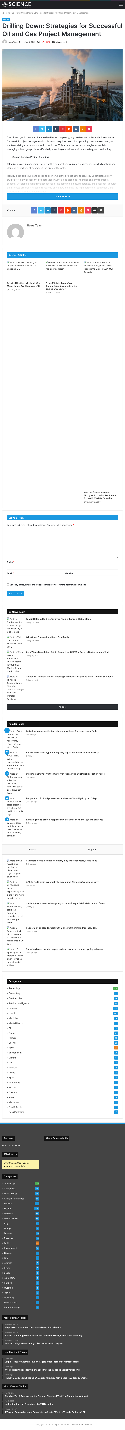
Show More (61, 196)
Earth (11, 1047)
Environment (15, 1052)
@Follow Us (10, 1154)
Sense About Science (82, 1424)
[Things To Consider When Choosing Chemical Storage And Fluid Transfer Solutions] (15, 688)
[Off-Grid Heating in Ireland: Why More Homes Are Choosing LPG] (24, 270)
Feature (12, 1038)
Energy (15, 13)
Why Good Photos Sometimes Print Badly (47, 637)
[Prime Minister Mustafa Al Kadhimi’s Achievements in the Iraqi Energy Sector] (63, 270)
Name (10, 562)
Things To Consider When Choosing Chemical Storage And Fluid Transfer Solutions (69, 676)
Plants (12, 1072)
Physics (12, 1087)
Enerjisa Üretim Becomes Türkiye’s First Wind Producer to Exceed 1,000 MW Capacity (100, 495)
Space (12, 1077)
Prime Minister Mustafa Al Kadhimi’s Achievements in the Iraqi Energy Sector (61, 286)
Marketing (14, 1102)
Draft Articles (15, 998)
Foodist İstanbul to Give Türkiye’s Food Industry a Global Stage (58, 619)
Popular (92, 849)
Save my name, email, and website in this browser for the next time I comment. (48, 584)
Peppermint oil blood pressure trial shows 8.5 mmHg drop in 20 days (62, 798)
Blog (11, 1028)
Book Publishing (16, 1112)
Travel (12, 1097)
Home (7, 13)
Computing (14, 993)
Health (12, 1013)
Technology (14, 988)
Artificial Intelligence (19, 1003)
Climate (12, 1057)
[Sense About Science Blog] (16, 4)
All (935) (62, 707)
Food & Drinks (15, 1107)
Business (13, 1043)
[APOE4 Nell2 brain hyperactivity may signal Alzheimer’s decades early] (15, 760)
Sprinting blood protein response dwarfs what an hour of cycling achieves (64, 819)
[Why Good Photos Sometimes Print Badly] (15, 642)
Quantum (13, 1092)
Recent (32, 849)
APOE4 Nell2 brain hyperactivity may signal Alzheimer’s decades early (62, 752)
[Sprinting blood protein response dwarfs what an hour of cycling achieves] (15, 827)
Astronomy (14, 1082)
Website (69, 573)
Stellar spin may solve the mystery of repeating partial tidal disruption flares (65, 773)
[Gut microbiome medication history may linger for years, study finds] (15, 739)
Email (10, 573)
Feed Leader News (11, 1145)
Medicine (13, 1018)
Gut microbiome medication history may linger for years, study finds (61, 731)
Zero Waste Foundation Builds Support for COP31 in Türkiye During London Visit (67, 652)
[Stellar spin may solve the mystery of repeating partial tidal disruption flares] (15, 783)
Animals (13, 1067)
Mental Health (16, 1023)
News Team (13, 42)
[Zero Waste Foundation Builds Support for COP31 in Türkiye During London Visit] (15, 662)
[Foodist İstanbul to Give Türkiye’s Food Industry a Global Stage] (15, 625)
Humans (13, 1008)
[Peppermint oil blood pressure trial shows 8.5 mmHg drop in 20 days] (15, 806)
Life (10, 1062)
